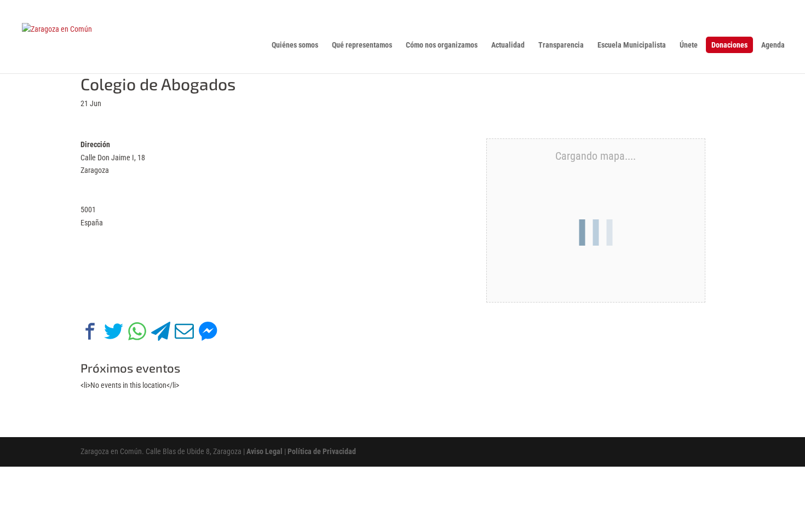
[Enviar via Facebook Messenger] (207, 333)
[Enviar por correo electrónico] (184, 333)
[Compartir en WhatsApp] (137, 333)
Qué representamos (362, 45)
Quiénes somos (295, 45)
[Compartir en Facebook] (90, 333)
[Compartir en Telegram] (160, 333)
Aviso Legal (264, 451)
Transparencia (561, 45)
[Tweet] (113, 333)
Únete (689, 45)
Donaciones (729, 44)
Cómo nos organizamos (442, 45)
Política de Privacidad (322, 451)
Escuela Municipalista (631, 45)
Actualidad (508, 45)
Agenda (773, 45)
